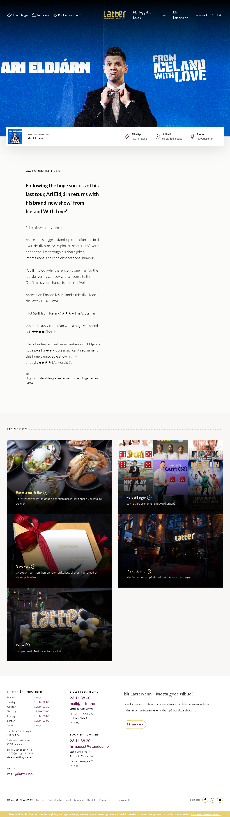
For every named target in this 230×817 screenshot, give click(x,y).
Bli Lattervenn (180, 15)
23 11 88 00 (80, 697)
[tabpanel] (115, 68)
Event (165, 15)
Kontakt (217, 15)
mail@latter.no (20, 773)
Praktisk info (54, 799)
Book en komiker (68, 15)
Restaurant (43, 15)
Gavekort (200, 15)
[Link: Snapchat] (219, 799)
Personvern (106, 799)
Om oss (40, 799)
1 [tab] (115, 110)
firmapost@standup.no (89, 746)
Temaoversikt (122, 799)
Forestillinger (20, 15)
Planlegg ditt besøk (142, 15)
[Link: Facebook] (204, 799)
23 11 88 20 (80, 740)
